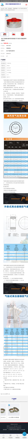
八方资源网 (10, 429)
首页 (6, 8)
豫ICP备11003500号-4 (17, 426)
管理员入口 (19, 429)
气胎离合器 (15, 8)
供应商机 (10, 8)
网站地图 (23, 429)
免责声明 (14, 429)
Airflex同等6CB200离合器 (7, 417)
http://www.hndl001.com (5, 393)
